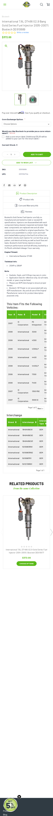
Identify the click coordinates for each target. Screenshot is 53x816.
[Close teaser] (19, 797)
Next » (40, 408)
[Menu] (5, 4)
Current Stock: (9, 145)
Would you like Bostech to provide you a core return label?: (26, 132)
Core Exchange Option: (13, 119)
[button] (11, 805)
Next (51, 532)
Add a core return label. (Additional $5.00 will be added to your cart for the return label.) (26, 138)
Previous (1, 532)
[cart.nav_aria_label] (49, 4)
